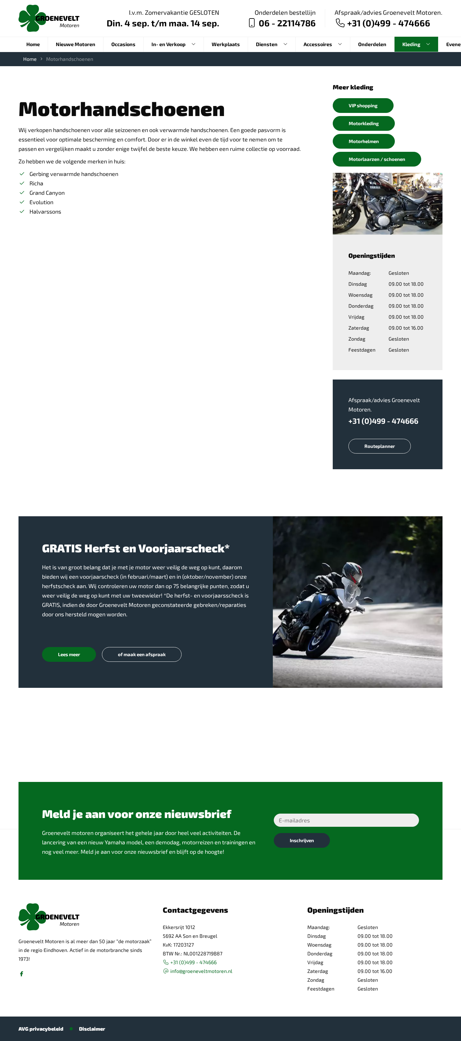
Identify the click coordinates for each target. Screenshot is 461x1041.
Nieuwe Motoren (75, 44)
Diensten (267, 44)
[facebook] (22, 973)
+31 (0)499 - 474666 (383, 421)
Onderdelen (372, 44)
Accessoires (318, 44)
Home (33, 44)
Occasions (123, 44)
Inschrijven (302, 840)
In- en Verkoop (168, 44)
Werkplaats (226, 44)
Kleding (411, 44)
